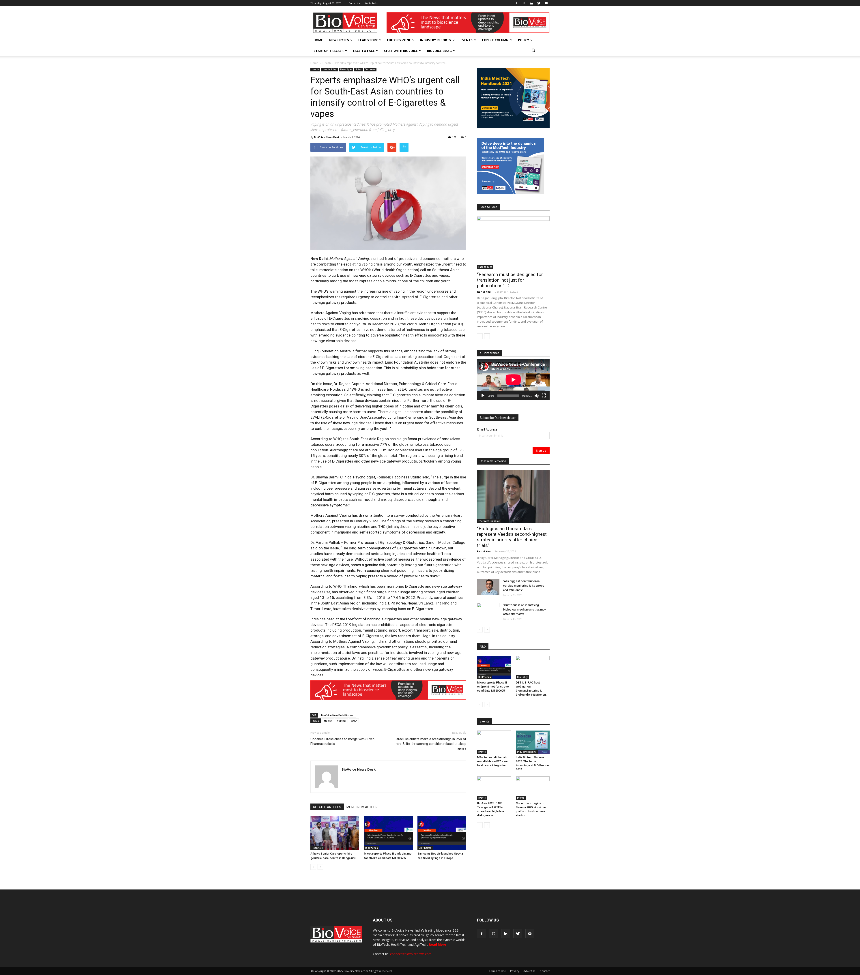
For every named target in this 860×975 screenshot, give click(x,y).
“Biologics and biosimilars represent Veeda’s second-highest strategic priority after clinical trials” (512, 537)
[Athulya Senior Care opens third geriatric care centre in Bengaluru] (334, 833)
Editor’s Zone (399, 40)
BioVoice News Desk (327, 137)
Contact (545, 971)
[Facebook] (516, 3)
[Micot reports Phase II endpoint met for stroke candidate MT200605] (388, 833)
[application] (513, 379)
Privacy (514, 971)
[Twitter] (538, 3)
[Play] (483, 395)
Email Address (487, 429)
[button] (533, 50)
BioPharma (371, 847)
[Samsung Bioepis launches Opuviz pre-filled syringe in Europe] (441, 833)
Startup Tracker (329, 51)
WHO (354, 720)
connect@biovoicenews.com (411, 954)
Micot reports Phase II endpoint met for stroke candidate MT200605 (493, 686)
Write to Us (371, 3)
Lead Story (368, 40)
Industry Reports (435, 40)
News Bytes (339, 40)
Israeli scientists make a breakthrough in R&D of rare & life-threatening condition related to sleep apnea (431, 743)
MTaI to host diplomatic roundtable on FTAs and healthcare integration (493, 761)
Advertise (529, 971)
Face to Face (364, 51)
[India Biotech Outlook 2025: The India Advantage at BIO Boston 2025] (533, 742)
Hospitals (317, 847)
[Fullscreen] (544, 395)
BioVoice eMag (439, 51)
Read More (437, 944)
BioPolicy (522, 677)
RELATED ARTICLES (327, 807)
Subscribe (355, 3)
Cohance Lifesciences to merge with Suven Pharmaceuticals (342, 741)
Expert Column (495, 40)
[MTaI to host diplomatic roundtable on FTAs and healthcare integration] (494, 742)
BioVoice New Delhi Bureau (337, 715)
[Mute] (536, 395)
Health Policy (329, 69)
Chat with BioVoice (401, 51)
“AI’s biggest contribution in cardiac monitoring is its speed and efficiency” (523, 585)
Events (466, 40)
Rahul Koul (484, 291)
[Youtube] (546, 3)
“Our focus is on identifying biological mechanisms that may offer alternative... (524, 609)
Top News (370, 69)
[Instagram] (524, 3)
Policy (523, 40)
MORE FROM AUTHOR (362, 807)
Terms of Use (497, 971)
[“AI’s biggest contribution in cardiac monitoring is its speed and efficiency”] (488, 587)
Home (318, 40)
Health (326, 63)
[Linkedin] (531, 3)
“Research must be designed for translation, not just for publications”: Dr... (510, 280)
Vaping (341, 720)
